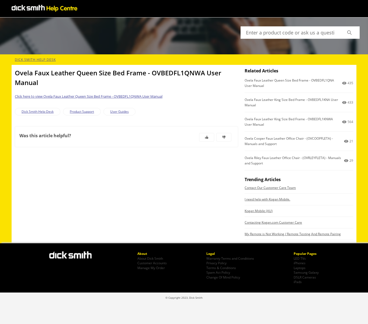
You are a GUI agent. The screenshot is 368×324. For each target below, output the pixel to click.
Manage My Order (151, 268)
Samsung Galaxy (306, 272)
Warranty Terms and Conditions (230, 258)
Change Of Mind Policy (223, 277)
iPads (298, 282)
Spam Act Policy (218, 272)
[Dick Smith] (73, 255)
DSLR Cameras (305, 277)
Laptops (299, 268)
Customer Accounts (152, 263)
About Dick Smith (150, 258)
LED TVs (300, 258)
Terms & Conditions (221, 268)
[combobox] (290, 32)
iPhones (299, 263)
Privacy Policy (216, 263)
